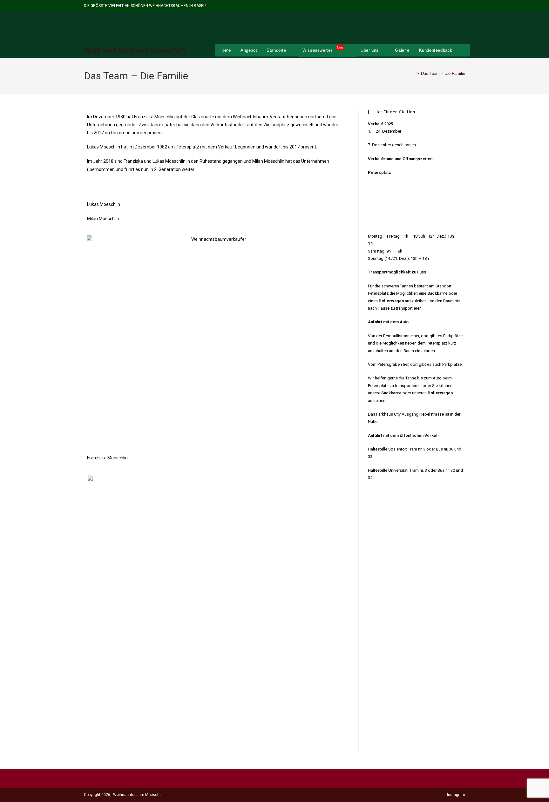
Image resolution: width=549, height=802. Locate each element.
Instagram (456, 794)
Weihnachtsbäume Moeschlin (135, 50)
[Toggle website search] (463, 50)
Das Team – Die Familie (443, 73)
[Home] (413, 73)
